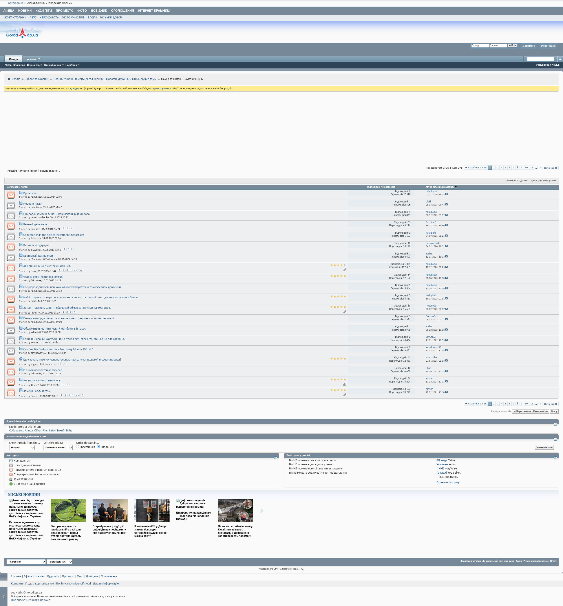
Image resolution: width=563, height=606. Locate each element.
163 (408, 389)
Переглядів (388, 187)
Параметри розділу (515, 180)
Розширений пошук (547, 64)
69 (81, 270)
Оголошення (122, 10)
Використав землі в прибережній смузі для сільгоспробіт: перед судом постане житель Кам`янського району (66, 533)
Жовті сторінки (15, 17)
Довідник (99, 10)
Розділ (13, 59)
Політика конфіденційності (73, 583)
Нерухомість (49, 17)
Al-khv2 (35, 385)
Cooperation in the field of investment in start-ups (53, 235)
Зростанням (87, 447)
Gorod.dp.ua (16, 3)
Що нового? (32, 59)
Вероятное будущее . (36, 245)
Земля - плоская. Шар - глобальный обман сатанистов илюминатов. (67, 308)
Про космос (30, 193)
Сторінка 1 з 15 (477, 167)
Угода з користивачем (39, 583)
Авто (33, 17)
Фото (82, 10)
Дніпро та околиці (36, 79)
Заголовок (12, 187)
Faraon (34, 396)
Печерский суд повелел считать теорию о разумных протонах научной (68, 318)
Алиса (29, 430)
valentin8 (36, 332)
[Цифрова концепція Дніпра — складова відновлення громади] (193, 506)
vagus (34, 364)
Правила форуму (448, 482)
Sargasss (35, 229)
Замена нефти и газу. (37, 391)
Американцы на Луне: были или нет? (47, 266)
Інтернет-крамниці (154, 10)
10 (526, 167)
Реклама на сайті (39, 600)
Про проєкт (18, 600)
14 (409, 275)
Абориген (36, 280)
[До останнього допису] (446, 194)
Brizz (69, 430)
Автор (24, 187)
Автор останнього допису (440, 187)
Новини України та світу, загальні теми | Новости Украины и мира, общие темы (104, 79)
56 (409, 378)
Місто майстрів (73, 17)
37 (409, 357)
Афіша (8, 10)
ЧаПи (8, 65)
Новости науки (32, 204)
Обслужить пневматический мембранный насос (54, 328)
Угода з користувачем (536, 561)
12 (409, 368)
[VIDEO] (442, 472)
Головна (16, 576)
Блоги (92, 17)
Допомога (529, 45)
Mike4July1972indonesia (44, 259)
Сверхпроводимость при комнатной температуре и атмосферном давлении (72, 287)
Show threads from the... (24, 443)
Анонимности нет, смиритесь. (42, 380)
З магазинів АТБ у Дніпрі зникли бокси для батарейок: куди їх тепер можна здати (150, 531)
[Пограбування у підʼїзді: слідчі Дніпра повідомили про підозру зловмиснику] (110, 523)
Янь (45, 430)
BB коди (442, 460)
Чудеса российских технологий (43, 277)
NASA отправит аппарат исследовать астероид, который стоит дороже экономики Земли (81, 297)
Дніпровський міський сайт (498, 561)
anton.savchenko (40, 217)
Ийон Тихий (57, 430)
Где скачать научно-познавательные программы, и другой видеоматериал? (72, 359)
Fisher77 (35, 313)
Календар (19, 65)
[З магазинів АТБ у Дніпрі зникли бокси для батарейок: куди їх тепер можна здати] (152, 523)
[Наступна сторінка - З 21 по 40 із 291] (540, 168)
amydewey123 (38, 353)
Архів (519, 561)
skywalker (36, 250)
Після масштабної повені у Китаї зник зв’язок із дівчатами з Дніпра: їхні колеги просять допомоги (235, 531)
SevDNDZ (36, 342)
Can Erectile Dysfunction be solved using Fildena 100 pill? (58, 349)
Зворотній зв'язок (471, 561)
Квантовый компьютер (38, 256)
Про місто (64, 10)
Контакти (17, 583)
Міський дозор (111, 17)
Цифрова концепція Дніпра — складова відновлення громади (193, 516)
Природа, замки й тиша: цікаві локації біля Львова (56, 214)
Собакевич (16, 430)
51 (409, 222)
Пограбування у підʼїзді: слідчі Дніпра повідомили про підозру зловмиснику (109, 529)
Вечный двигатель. (35, 224)
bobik (34, 301)
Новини (25, 10)
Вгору (554, 411)
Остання (549, 168)
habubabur (36, 197)
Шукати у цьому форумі (542, 180)
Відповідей (373, 187)
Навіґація (71, 65)
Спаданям (107, 447)
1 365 (407, 264)
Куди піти (44, 10)
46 (409, 243)
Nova (33, 271)
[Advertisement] (281, 125)
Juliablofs (36, 238)
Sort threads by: (53, 443)
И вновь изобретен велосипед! (43, 370)
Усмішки (442, 464)
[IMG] (440, 468)
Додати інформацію (106, 583)
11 (531, 167)
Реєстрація (548, 45)
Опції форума (52, 65)
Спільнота (33, 65)
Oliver (37, 430)
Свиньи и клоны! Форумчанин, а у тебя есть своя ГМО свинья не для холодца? (74, 339)
